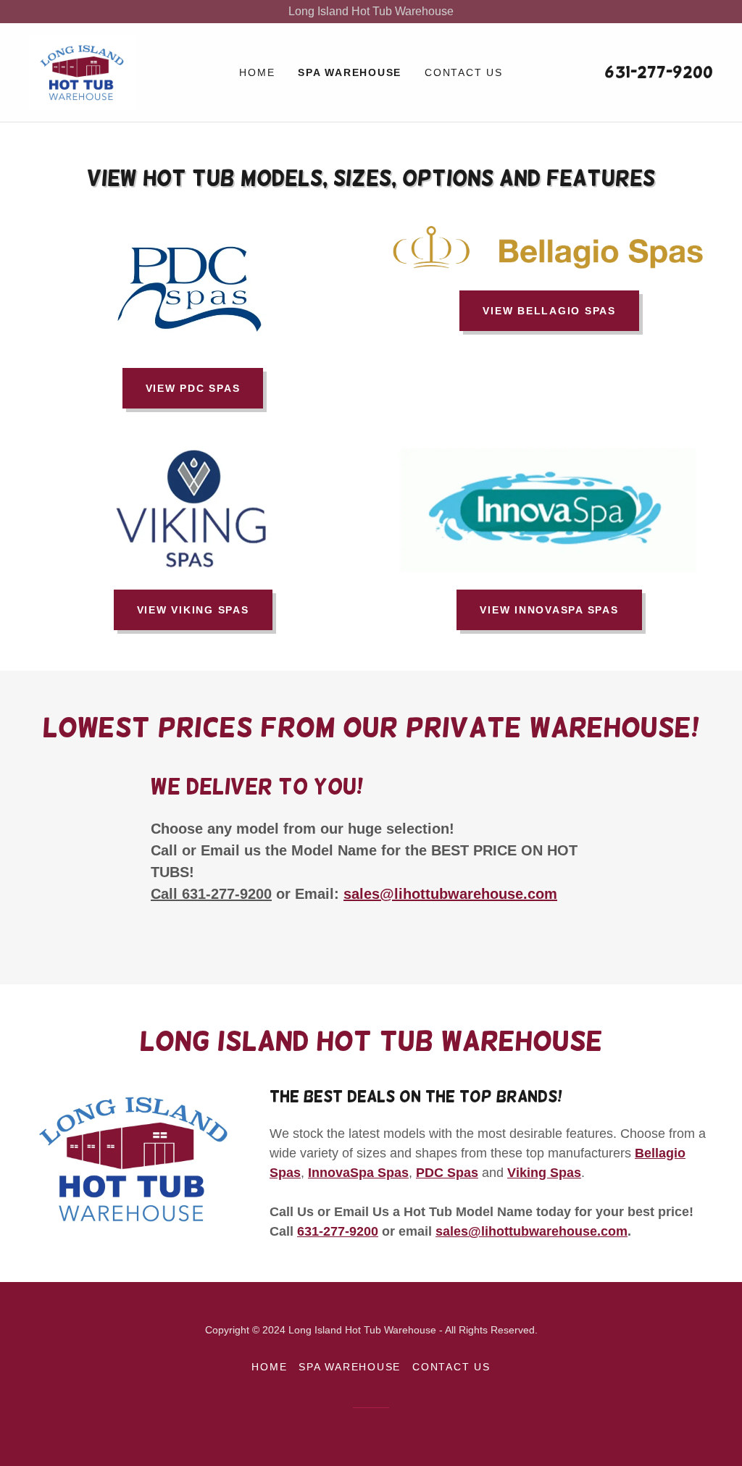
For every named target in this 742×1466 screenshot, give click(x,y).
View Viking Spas (193, 610)
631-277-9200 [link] (658, 72)
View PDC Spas (193, 388)
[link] (82, 71)
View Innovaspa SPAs (549, 610)
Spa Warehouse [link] (349, 72)
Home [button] (269, 1367)
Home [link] (257, 72)
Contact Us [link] (464, 72)
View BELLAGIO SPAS (549, 311)
